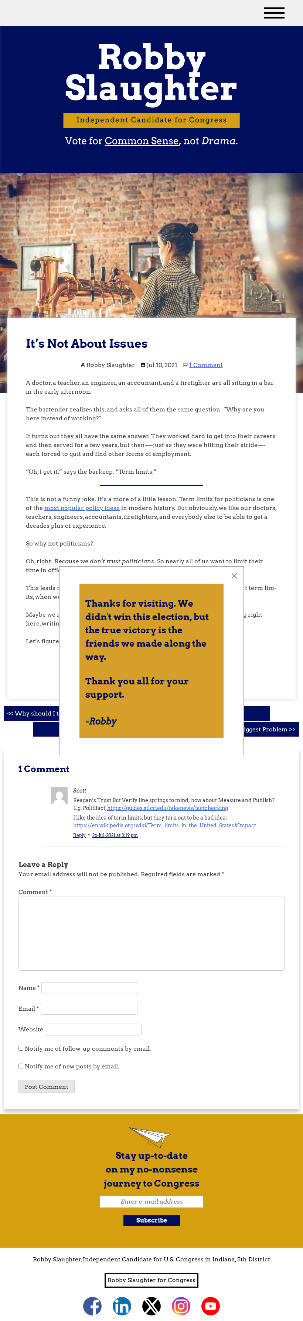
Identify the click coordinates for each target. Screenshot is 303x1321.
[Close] (234, 575)
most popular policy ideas (82, 507)
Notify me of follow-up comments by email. (88, 1048)
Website (30, 1029)
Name (29, 987)
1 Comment (206, 364)
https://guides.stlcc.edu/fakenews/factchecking (167, 808)
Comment (35, 891)
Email (28, 1008)
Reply (79, 835)
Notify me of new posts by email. (72, 1066)
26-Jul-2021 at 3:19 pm (115, 835)
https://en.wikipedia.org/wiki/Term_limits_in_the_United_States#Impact (164, 825)
